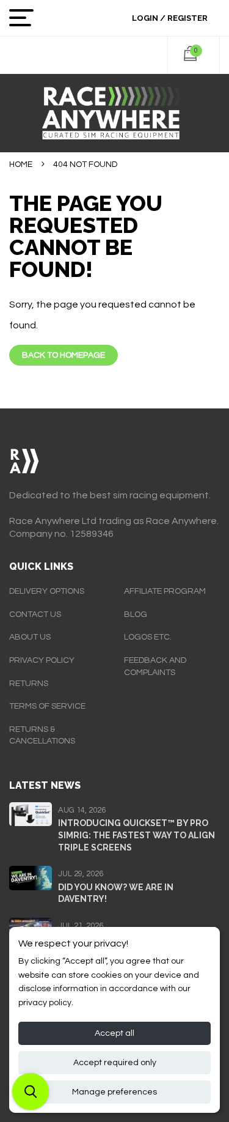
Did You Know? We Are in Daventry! (115, 893)
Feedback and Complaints (155, 666)
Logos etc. (148, 637)
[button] (30, 1091)
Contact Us (35, 614)
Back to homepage (63, 355)
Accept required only (114, 1062)
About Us (30, 637)
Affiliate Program (165, 591)
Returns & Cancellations (42, 735)
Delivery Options (46, 591)
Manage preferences (114, 1092)
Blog (135, 614)
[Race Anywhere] (114, 113)
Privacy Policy (42, 660)
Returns (28, 683)
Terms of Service (47, 706)
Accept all (114, 1033)
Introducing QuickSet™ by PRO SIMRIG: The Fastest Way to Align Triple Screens (136, 835)
